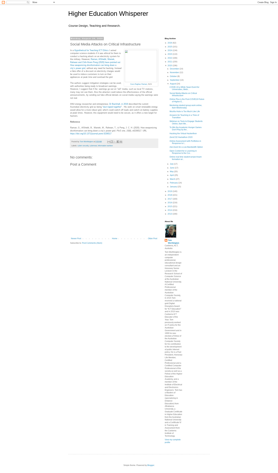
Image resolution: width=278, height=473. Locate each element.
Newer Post (76, 238)
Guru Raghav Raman (138, 84)
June (172, 168)
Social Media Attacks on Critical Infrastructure (183, 94)
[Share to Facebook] (118, 141)
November (175, 72)
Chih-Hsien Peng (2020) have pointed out (101, 62)
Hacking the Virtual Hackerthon (183, 133)
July (172, 164)
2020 (170, 65)
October (173, 76)
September (175, 80)
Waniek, (111, 59)
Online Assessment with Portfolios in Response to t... (185, 142)
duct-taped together (112, 107)
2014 (170, 210)
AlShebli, (102, 59)
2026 (170, 43)
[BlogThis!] (111, 141)
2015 (170, 206)
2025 (170, 47)
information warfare (105, 146)
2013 (170, 214)
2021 (170, 62)
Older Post (152, 238)
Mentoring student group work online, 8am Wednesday (186, 106)
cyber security (83, 146)
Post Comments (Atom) (92, 243)
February (174, 183)
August (173, 84)
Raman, (94, 59)
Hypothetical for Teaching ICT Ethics (91, 50)
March (173, 179)
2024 (170, 50)
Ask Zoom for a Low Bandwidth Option (186, 147)
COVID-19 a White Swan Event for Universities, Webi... (184, 88)
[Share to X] (114, 141)
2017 (170, 199)
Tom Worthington (173, 241)
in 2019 (124, 104)
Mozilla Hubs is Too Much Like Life (185, 111)
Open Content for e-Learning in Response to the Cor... (183, 152)
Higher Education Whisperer (108, 13)
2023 (170, 54)
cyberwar (93, 146)
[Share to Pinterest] (121, 141)
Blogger (150, 465)
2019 (170, 191)
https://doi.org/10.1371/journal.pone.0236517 (90, 133)
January (173, 187)
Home (114, 238)
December (175, 69)
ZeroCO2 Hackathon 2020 (181, 137)
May (172, 171)
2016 (170, 202)
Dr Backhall (114, 104)
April (172, 175)
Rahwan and (76, 62)
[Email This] (108, 141)
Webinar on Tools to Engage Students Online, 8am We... (186, 122)
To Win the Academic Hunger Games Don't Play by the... (186, 128)
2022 (170, 58)
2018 (170, 195)
